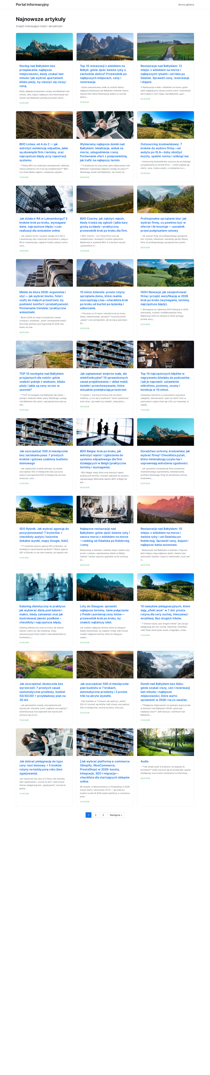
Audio (145, 761)
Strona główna (186, 4)
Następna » (116, 815)
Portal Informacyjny (32, 4)
